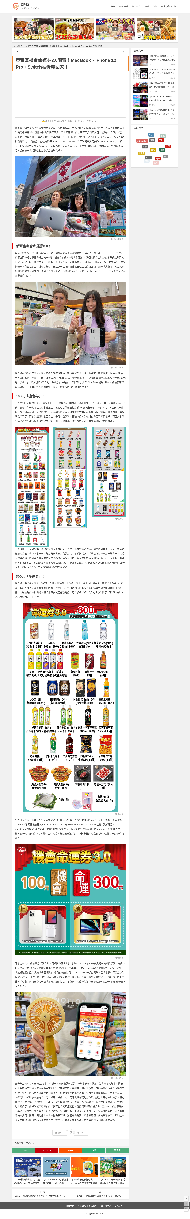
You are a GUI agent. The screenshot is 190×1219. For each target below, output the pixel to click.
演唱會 (148, 134)
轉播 (164, 157)
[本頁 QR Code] (186, 1209)
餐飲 (113, 6)
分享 (82, 1133)
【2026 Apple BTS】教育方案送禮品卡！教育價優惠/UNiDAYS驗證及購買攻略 (56, 1183)
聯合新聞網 (118, 239)
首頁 (18, 46)
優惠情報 (165, 6)
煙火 (166, 139)
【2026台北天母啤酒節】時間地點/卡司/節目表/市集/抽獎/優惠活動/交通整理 (112, 1183)
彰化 (140, 150)
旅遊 (155, 6)
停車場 (141, 140)
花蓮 (168, 148)
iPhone (23, 1150)
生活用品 (27, 46)
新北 (151, 148)
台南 (147, 157)
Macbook (47, 1150)
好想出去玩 (118, 368)
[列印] (95, 121)
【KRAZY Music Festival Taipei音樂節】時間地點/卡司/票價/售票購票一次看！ (161, 100)
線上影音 (136, 6)
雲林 (156, 138)
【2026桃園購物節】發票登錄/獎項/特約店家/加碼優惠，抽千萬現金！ (27, 1183)
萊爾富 (120, 519)
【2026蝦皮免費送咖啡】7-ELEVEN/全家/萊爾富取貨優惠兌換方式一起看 (84, 1183)
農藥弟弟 (49, 121)
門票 (158, 134)
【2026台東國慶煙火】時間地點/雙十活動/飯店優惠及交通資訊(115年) (162, 60)
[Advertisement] (70, 95)
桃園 (162, 145)
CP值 (25, 5)
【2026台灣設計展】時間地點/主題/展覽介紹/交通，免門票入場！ (162, 114)
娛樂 (147, 6)
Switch (70, 1150)
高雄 (155, 160)
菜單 (143, 149)
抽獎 (94, 1150)
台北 (147, 140)
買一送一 (158, 153)
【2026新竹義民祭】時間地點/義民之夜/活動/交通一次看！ (162, 87)
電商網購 (123, 6)
